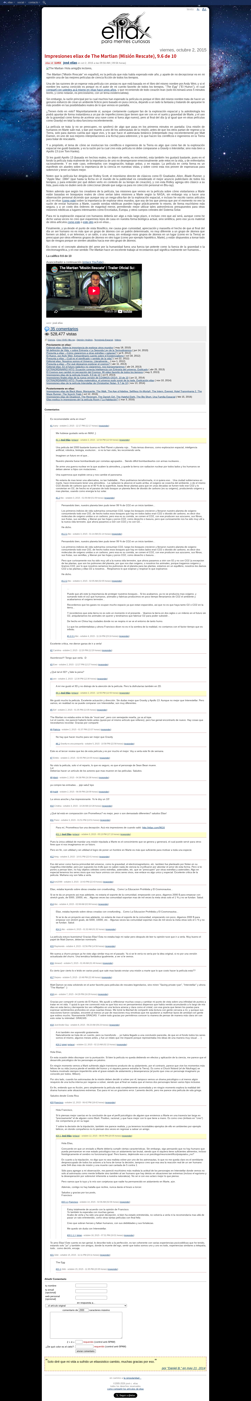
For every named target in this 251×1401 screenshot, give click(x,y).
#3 (51, 664)
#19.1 (58, 1044)
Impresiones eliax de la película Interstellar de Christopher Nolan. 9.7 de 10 (87, 383)
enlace (75, 440)
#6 (51, 729)
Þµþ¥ (55, 792)
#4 (51, 679)
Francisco (58, 1102)
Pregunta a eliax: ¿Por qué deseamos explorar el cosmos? (78, 364)
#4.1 (58, 693)
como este (69, 200)
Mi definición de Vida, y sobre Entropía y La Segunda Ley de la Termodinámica (89, 350)
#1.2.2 (64, 581)
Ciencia (51, 340)
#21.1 (58, 1269)
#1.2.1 (64, 534)
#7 (51, 758)
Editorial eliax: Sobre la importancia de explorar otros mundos (79, 347)
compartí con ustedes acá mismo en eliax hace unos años (81, 89)
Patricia (56, 729)
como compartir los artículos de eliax (125, 1389)
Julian (79, 1235)
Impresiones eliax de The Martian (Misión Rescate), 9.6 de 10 (110, 56)
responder (104, 426)
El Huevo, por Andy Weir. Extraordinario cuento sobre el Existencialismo (85, 355)
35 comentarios (63, 328)
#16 (52, 963)
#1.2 (58, 498)
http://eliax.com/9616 (153, 827)
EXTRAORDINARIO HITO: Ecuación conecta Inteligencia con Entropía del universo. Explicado (97, 369)
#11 (52, 820)
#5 (51, 710)
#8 (51, 777)
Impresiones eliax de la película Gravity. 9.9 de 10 (73, 374)
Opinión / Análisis (85, 340)
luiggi (64, 1044)
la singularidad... (132, 1378)
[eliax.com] (125, 27)
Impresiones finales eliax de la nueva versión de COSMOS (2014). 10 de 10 (87, 377)
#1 (51, 426)
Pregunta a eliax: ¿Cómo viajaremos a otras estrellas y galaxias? (81, 353)
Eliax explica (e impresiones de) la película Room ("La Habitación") (82, 399)
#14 (52, 904)
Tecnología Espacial (103, 340)
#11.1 (58, 834)
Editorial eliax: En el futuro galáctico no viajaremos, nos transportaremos (85, 366)
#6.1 (58, 744)
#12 (52, 857)
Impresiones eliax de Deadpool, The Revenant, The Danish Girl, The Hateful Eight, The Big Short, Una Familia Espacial (110, 396)
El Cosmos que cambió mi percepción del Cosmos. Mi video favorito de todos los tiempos (94, 372)
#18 (52, 994)
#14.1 (58, 929)
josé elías (70, 62)
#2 (51, 650)
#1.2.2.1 (71, 636)
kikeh (55, 777)
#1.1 (58, 440)
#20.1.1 (64, 1202)
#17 (52, 977)
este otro (88, 222)
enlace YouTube (93, 262)
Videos (118, 340)
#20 (52, 1102)
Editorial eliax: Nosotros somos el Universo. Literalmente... (77, 361)
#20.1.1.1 (71, 1235)
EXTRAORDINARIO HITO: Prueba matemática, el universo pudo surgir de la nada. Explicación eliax (100, 380)
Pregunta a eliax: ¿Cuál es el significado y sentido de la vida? (79, 358)
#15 (52, 946)
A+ (204, 9)
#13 (52, 882)
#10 (52, 806)
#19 (52, 1025)
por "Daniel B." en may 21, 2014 (183, 1368)
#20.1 (58, 1136)
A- (198, 9)
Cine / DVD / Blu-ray (66, 340)
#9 (51, 792)
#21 (52, 1255)
